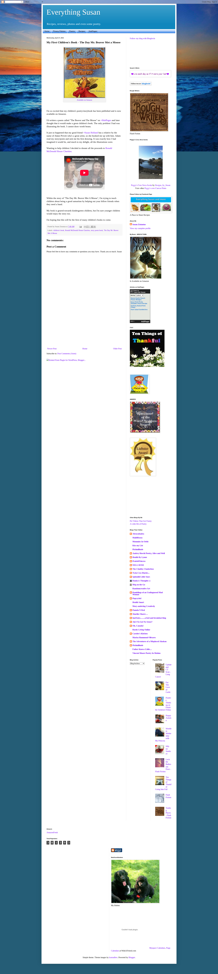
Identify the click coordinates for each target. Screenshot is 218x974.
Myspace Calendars (157, 948)
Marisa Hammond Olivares (144, 637)
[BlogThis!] (87, 227)
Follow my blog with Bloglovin (142, 38)
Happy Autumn (168, 717)
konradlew (113, 957)
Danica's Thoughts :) (141, 581)
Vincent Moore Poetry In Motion (146, 653)
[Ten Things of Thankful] (147, 366)
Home (47, 31)
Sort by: (133, 295)
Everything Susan (73, 12)
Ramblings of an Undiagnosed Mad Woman (147, 593)
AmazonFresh (52, 832)
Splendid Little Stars (141, 577)
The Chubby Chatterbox (143, 569)
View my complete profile (140, 228)
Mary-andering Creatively (143, 606)
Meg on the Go (138, 585)
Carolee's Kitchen (140, 634)
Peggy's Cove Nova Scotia (141, 185)
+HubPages (106, 120)
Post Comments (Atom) (66, 353)
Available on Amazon (84, 100)
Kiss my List (137, 545)
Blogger (132, 957)
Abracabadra (138, 534)
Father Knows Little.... (142, 649)
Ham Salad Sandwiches (139, 309)
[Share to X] (90, 227)
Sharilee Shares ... (140, 614)
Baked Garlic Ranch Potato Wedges (138, 298)
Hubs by (139, 291)
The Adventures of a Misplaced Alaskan (149, 641)
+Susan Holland (90, 132)
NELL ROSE (138, 565)
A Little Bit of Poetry (138, 524)
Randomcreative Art (141, 588)
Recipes (82, 31)
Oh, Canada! (138, 626)
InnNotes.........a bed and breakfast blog (149, 618)
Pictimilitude (137, 549)
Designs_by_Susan (162, 185)
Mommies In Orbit (140, 542)
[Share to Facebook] (92, 227)
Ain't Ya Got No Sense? (142, 622)
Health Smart (138, 602)
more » (132, 321)
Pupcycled (136, 598)
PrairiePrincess (138, 561)
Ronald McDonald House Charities (77, 230)
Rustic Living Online (141, 630)
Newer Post (52, 349)
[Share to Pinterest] (94, 227)
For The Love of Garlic (168, 687)
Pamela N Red (138, 610)
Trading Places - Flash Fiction (168, 813)
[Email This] (85, 227)
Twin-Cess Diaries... (140, 573)
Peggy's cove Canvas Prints (155, 188)
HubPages (93, 31)
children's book (58, 230)
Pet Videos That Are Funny (141, 521)
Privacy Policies (59, 31)
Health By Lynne (139, 557)
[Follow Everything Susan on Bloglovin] (141, 85)
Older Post (117, 349)
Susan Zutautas (139, 224)
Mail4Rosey (137, 538)
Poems (72, 31)
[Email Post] (80, 227)
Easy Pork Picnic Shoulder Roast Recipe (139, 302)
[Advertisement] (84, 327)
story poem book (97, 230)
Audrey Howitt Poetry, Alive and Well (148, 553)
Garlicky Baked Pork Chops (138, 306)
